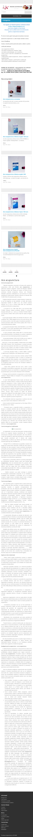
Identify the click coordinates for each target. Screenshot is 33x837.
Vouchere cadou (5, 816)
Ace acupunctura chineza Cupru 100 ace (15, 212)
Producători (4, 815)
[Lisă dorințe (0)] (26, 1)
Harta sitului (4, 810)
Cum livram (4, 799)
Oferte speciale (5, 820)
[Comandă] (30, 1)
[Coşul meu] (28, 1)
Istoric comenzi (5, 826)
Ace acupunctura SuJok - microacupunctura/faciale (11, 250)
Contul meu (4, 824)
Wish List (3, 827)
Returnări (3, 809)
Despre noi (4, 797)
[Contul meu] (24, 1)
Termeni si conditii (5, 801)
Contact (3, 807)
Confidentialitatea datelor (7, 802)
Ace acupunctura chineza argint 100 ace (15, 136)
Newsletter (3, 829)
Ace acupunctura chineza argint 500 (14, 174)
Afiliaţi (2, 818)
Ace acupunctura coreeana (11, 99)
